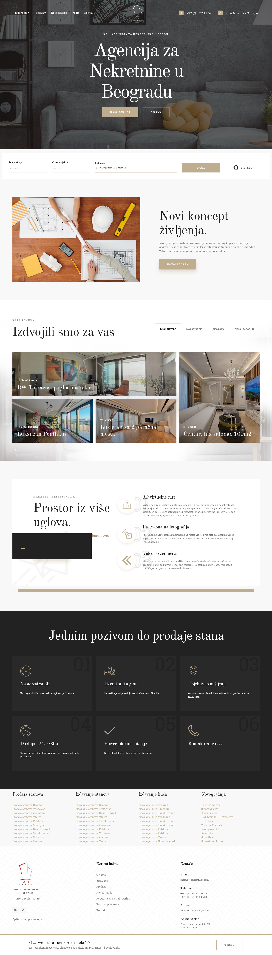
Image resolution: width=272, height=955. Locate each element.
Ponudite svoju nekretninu (113, 898)
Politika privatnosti (109, 904)
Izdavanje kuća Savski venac (156, 813)
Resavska (207, 833)
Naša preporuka (245, 328)
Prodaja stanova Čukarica (28, 837)
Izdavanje (21, 12)
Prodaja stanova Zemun (27, 841)
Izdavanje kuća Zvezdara (154, 809)
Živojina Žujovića (212, 825)
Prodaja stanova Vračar (26, 817)
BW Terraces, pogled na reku (54, 388)
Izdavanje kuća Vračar (152, 837)
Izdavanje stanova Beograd (92, 805)
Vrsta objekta (60, 162)
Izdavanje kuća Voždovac (154, 817)
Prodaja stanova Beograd (27, 805)
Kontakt (89, 12)
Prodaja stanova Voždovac (28, 809)
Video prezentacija (159, 553)
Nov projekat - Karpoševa (217, 817)
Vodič (75, 12)
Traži (201, 167)
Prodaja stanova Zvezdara (28, 813)
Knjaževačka (209, 813)
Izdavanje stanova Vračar (91, 817)
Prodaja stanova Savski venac (31, 833)
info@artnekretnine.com (194, 879)
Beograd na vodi (211, 805)
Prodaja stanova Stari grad (28, 825)
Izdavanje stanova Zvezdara (93, 825)
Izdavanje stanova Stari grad (93, 809)
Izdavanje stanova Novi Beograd (95, 813)
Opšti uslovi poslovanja (27, 919)
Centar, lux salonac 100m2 (218, 434)
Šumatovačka (209, 809)
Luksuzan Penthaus (42, 434)
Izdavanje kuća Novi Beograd (156, 841)
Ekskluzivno (168, 328)
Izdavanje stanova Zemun (91, 837)
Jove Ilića (207, 837)
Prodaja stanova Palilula (27, 821)
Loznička (207, 821)
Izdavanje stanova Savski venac (95, 821)
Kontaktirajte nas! (205, 743)
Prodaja (39, 12)
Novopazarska (210, 829)
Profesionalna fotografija (166, 527)
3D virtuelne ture (159, 497)
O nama (156, 112)
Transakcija (16, 162)
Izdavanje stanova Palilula (92, 829)
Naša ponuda (120, 112)
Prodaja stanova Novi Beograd (31, 829)
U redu (229, 944)
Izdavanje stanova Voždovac (93, 833)
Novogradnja (59, 12)
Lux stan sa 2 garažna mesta (128, 431)
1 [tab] (23, 548)
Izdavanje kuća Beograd (153, 805)
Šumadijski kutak (212, 841)
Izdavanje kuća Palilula (153, 829)
